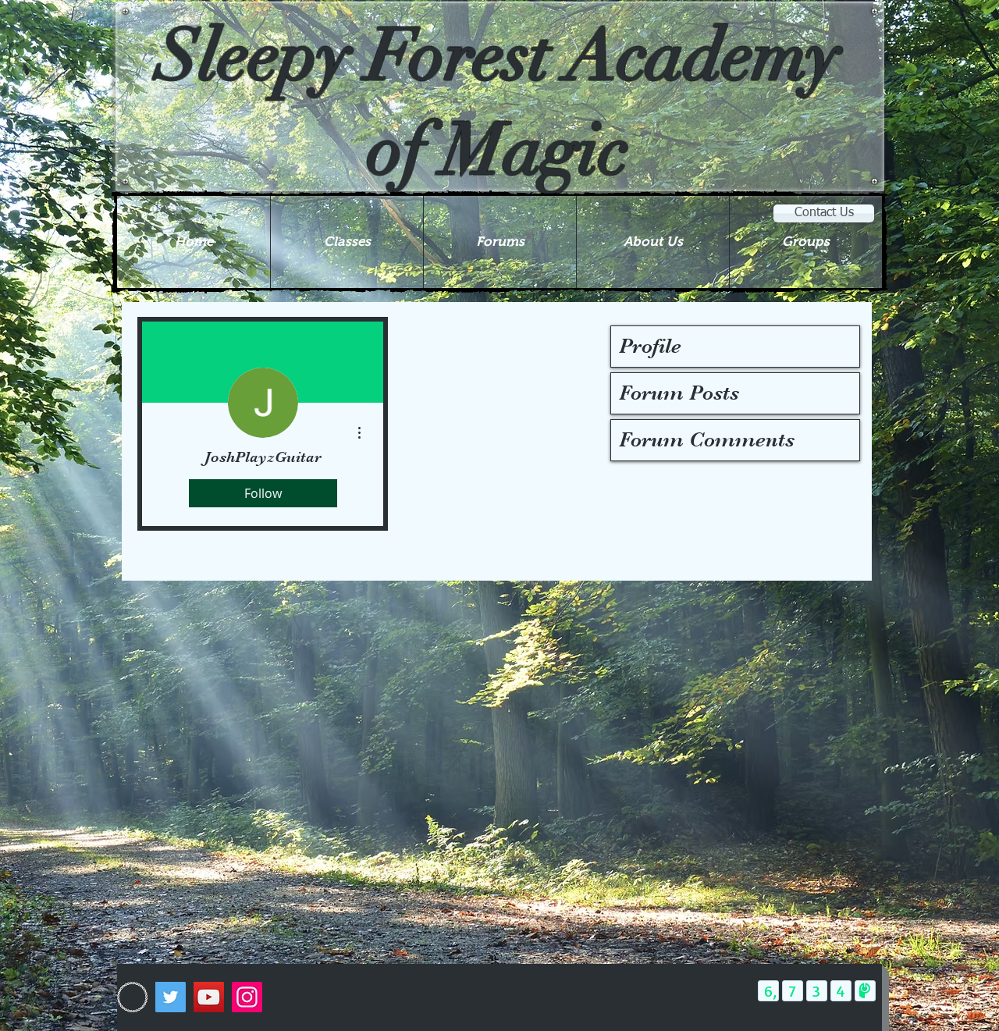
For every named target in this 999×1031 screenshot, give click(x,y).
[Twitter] (170, 997)
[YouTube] (209, 997)
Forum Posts (679, 393)
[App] (132, 997)
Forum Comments (707, 440)
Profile (650, 346)
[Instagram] (247, 997)
